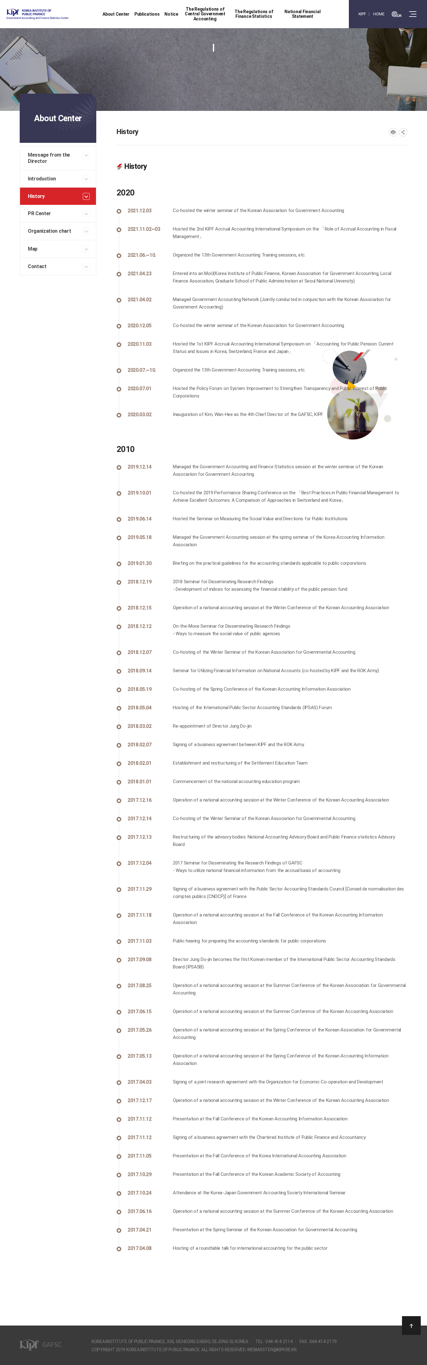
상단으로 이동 (411, 1325)
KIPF (362, 14)
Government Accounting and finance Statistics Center (54, 14)
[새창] (397, 14)
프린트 (393, 132)
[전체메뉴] (412, 14)
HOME (378, 14)
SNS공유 (403, 132)
